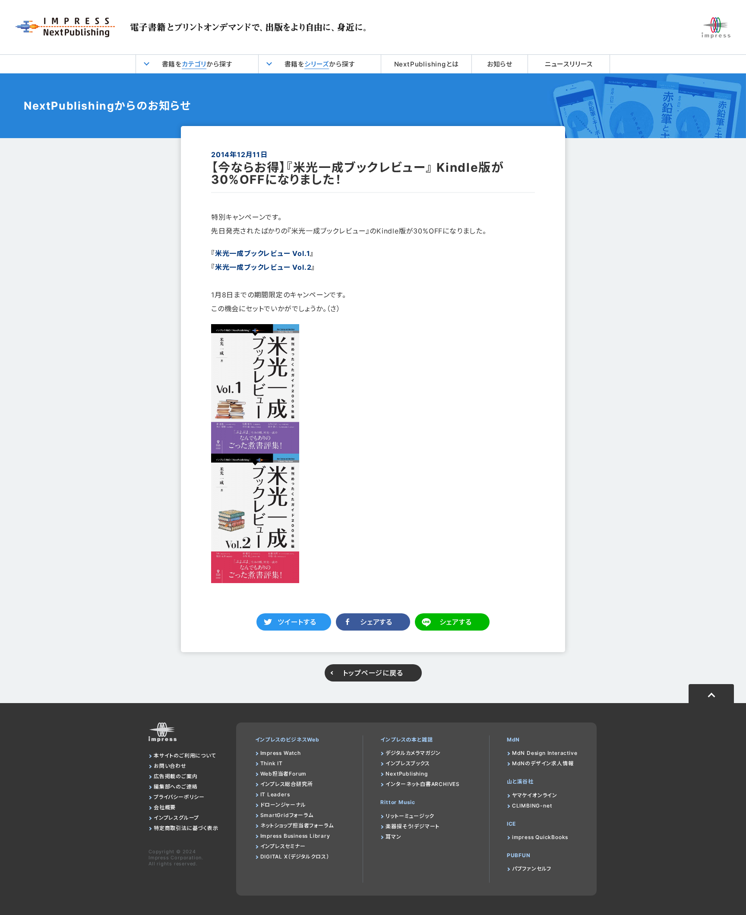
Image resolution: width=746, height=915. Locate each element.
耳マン (393, 836)
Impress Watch (280, 753)
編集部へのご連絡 (175, 786)
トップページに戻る (373, 673)
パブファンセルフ (531, 868)
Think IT (271, 763)
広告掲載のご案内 (175, 776)
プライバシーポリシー (179, 797)
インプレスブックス (408, 763)
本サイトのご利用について (185, 755)
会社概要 (165, 807)
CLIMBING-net (532, 805)
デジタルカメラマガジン (413, 753)
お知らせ (499, 64)
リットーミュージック (410, 816)
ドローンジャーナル (283, 804)
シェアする (376, 622)
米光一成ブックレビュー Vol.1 (262, 253)
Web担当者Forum (283, 773)
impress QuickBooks (540, 837)
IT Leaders (275, 794)
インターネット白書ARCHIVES (423, 784)
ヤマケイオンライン (534, 795)
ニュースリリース (569, 64)
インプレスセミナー (283, 846)
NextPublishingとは (426, 64)
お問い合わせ (170, 766)
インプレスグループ (176, 817)
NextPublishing (406, 773)
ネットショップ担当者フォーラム (297, 825)
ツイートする (297, 622)
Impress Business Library (295, 836)
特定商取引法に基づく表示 (186, 828)
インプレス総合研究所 (286, 784)
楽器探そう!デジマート (412, 826)
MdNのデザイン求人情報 (543, 763)
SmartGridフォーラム (286, 815)
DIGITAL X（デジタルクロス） (294, 856)
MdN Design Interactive (545, 753)
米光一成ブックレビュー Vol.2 (263, 267)
